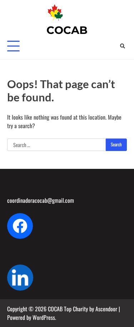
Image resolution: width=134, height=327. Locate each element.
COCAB (67, 30)
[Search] (122, 45)
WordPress (44, 317)
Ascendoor (106, 309)
